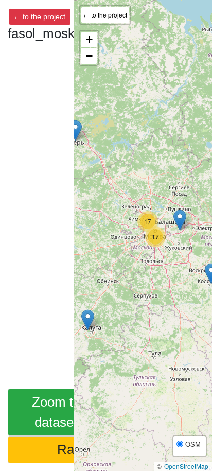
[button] (87, 319)
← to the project (39, 16)
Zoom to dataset (56, 412)
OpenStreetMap (186, 466)
